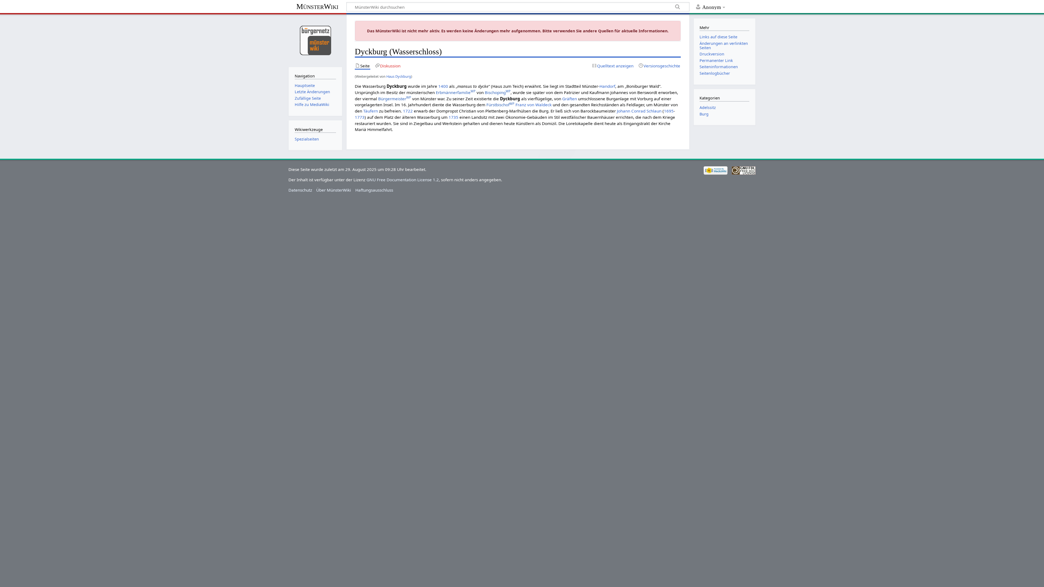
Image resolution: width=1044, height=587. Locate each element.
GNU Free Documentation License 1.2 (402, 179)
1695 (669, 111)
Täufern (370, 111)
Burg (704, 114)
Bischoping (498, 92)
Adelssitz (708, 107)
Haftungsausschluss (374, 190)
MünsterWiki (317, 6)
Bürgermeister (394, 98)
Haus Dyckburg (398, 76)
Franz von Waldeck (533, 104)
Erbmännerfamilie (456, 92)
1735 (453, 117)
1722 (408, 111)
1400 (443, 86)
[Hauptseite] (315, 40)
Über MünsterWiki (333, 190)
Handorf (607, 86)
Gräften (569, 98)
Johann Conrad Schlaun (639, 111)
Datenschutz (300, 190)
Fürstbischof (500, 104)
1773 (360, 117)
